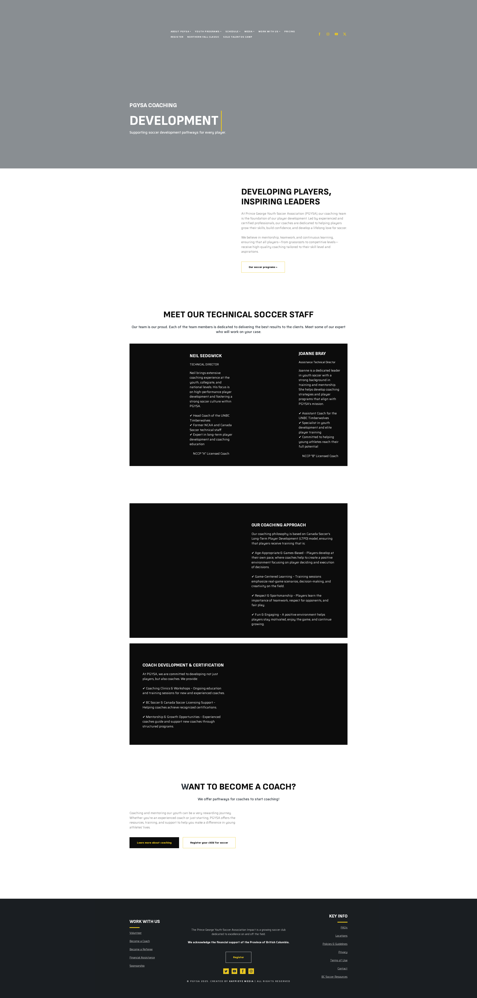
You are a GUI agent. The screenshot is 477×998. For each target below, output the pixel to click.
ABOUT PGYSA (180, 31)
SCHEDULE (232, 31)
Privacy (343, 952)
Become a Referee (141, 949)
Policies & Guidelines (335, 944)
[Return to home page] (147, 34)
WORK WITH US (268, 31)
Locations (341, 936)
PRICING (289, 31)
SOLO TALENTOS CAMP (237, 37)
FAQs (344, 927)
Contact (343, 968)
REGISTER (177, 37)
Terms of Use (339, 960)
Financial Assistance (142, 957)
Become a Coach (139, 941)
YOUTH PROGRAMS (207, 31)
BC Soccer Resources (334, 977)
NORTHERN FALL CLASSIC (203, 37)
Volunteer (135, 933)
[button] (319, 34)
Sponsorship (137, 966)
